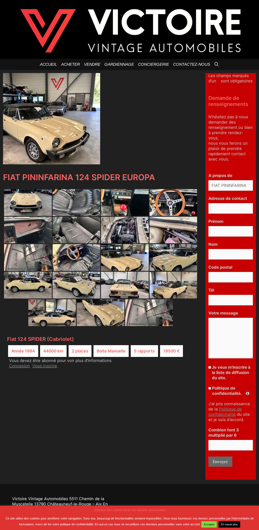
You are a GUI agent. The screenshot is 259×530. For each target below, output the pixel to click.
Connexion (19, 365)
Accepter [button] (209, 524)
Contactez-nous (191, 64)
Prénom (217, 221)
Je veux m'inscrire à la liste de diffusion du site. (231, 372)
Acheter (70, 64)
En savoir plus (229, 524)
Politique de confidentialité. (228, 391)
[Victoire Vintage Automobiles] (129, 29)
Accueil (48, 64)
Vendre (92, 64)
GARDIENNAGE (119, 64)
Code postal (222, 267)
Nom (214, 244)
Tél (211, 290)
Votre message (223, 313)
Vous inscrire (44, 365)
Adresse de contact (229, 198)
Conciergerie (153, 64)
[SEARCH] (216, 64)
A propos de (220, 175)
